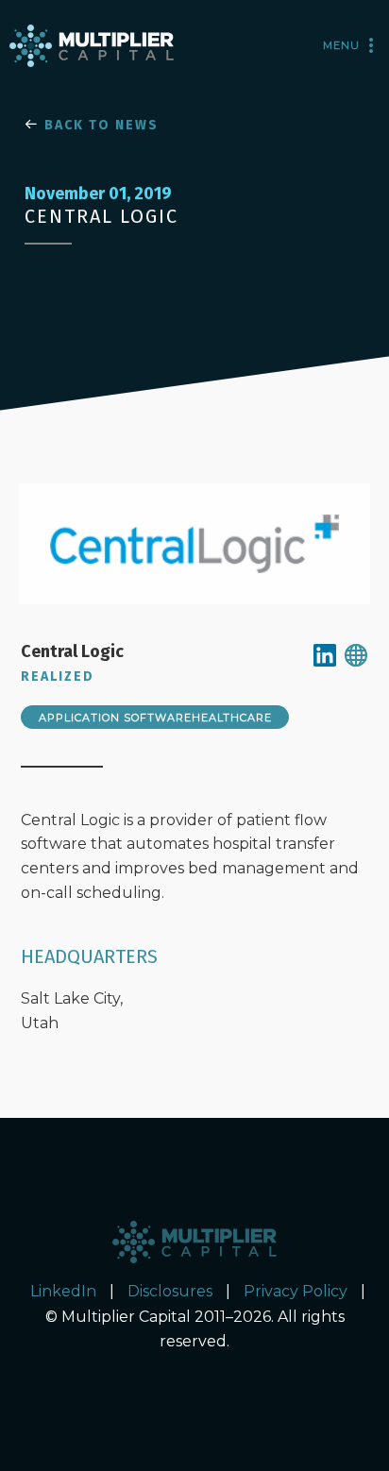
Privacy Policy (295, 1291)
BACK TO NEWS (99, 125)
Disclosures (169, 1291)
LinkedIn (63, 1291)
